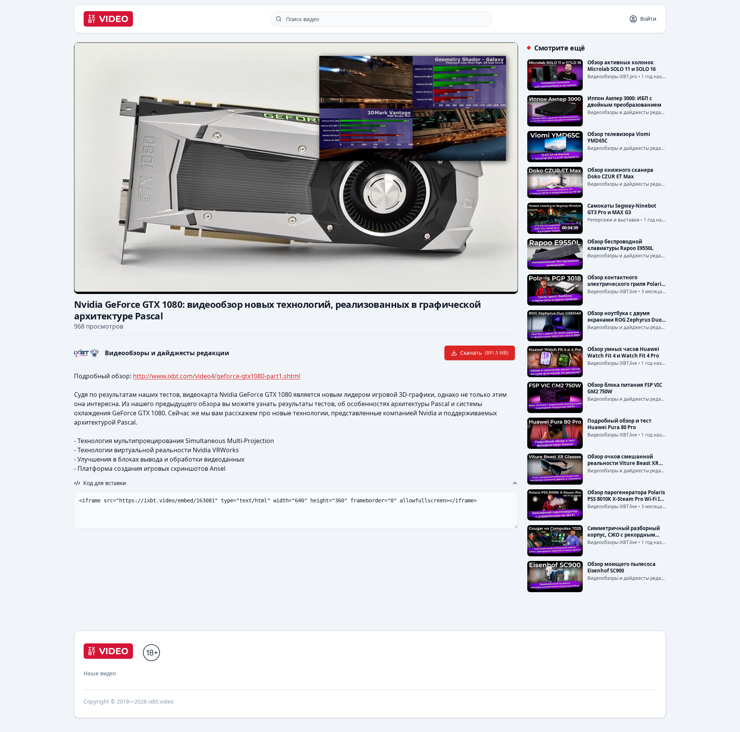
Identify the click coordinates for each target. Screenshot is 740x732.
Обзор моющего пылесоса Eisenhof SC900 (621, 567)
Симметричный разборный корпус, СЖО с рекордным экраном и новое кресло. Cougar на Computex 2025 (623, 538)
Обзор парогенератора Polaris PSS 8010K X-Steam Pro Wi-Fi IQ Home (626, 499)
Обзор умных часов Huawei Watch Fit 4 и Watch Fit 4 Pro (623, 352)
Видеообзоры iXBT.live (612, 291)
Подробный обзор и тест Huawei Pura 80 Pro (619, 424)
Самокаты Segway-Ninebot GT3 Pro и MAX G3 (621, 209)
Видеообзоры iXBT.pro (612, 76)
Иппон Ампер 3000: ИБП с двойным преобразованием (624, 101)
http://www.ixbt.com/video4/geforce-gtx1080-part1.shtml (216, 376)
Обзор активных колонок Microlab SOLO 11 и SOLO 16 (621, 65)
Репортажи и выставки (613, 220)
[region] (296, 167)
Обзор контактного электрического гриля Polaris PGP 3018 (625, 284)
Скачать (484, 352)
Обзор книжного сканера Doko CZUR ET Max (620, 173)
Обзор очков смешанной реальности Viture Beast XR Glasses (623, 463)
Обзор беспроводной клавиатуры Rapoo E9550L (620, 245)
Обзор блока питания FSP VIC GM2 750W (624, 388)
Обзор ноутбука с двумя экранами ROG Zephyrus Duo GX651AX (624, 320)
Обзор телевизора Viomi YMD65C (618, 137)
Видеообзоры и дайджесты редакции (167, 353)
